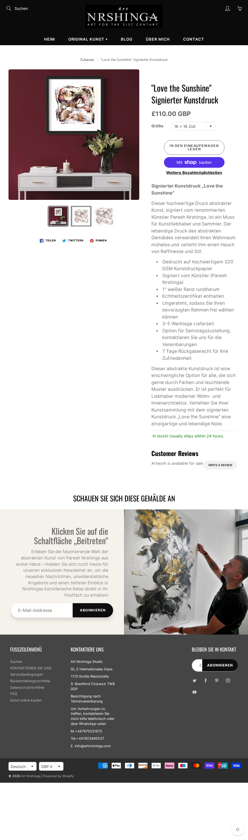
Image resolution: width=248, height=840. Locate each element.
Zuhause (87, 60)
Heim (49, 39)
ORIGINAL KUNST (87, 39)
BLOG (126, 39)
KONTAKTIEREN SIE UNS (30, 668)
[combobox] (193, 126)
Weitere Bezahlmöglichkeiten (194, 172)
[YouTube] (194, 692)
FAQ (13, 694)
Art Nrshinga (30, 776)
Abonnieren (93, 610)
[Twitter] (194, 680)
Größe (157, 125)
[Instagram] (228, 680)
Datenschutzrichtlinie (27, 687)
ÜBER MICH (158, 39)
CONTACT (193, 39)
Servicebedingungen (26, 674)
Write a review (220, 465)
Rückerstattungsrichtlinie (30, 681)
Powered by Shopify (58, 776)
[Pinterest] (216, 680)
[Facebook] (205, 680)
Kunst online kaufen (26, 700)
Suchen (16, 661)
